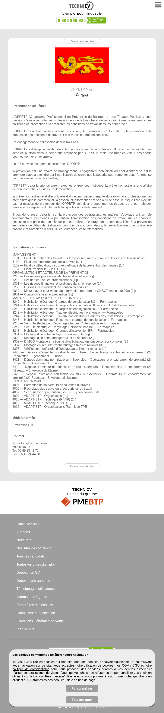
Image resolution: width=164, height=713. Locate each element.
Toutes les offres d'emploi (35, 564)
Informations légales (31, 597)
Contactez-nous (28, 524)
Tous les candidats (30, 556)
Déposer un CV (28, 572)
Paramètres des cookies (34, 605)
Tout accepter (82, 699)
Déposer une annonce (33, 580)
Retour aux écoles (82, 41)
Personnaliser (82, 688)
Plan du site (25, 629)
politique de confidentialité (30, 669)
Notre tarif (23, 540)
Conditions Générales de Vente (40, 621)
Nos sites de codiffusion (34, 548)
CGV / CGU (131, 665)
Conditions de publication (35, 613)
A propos (23, 532)
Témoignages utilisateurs (35, 589)
